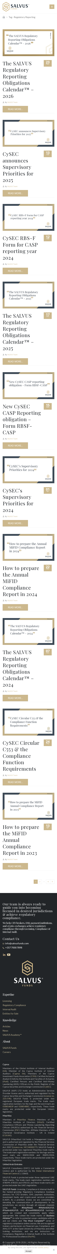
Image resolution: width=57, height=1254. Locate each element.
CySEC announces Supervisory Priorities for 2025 (18, 166)
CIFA (33, 1076)
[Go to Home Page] (4, 17)
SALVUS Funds (10, 1048)
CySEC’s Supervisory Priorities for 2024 (18, 500)
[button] (51, 6)
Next (52, 882)
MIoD (40, 1122)
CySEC (47, 1086)
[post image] (28, 42)
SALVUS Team (12, 102)
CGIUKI (7, 1135)
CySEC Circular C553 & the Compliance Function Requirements (21, 755)
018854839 (8, 1106)
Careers (7, 1052)
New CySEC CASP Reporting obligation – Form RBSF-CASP (22, 419)
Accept (28, 1251)
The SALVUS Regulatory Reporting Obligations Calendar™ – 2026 (18, 79)
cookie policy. (43, 1247)
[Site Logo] (16, 7)
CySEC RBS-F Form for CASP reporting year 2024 (20, 248)
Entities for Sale (10, 1013)
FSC (17, 1130)
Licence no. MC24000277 (25, 1147)
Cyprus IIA (19, 1073)
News (5, 1030)
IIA (4, 1071)
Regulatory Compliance (14, 1005)
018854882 (24, 1106)
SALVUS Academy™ (12, 1035)
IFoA (5, 1081)
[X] (53, 1249)
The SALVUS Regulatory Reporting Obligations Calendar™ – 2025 (18, 331)
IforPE (31, 1236)
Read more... (15, 109)
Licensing (7, 1001)
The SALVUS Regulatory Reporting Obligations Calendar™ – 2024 (18, 668)
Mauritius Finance (26, 1119)
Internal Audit (9, 1009)
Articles (6, 1026)
